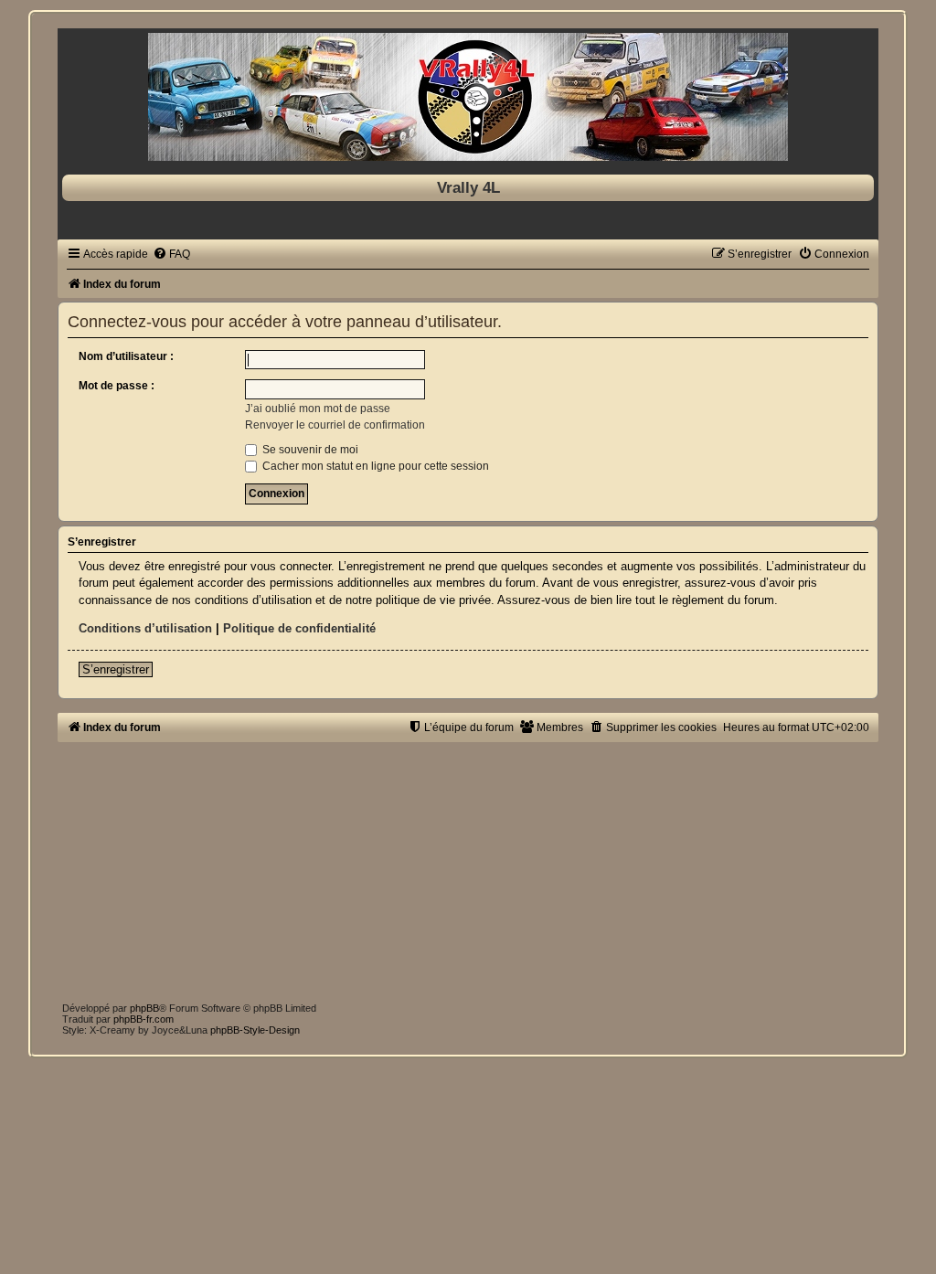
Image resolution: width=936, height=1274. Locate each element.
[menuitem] (171, 254)
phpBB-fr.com (143, 1019)
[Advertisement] (468, 870)
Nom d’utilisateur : (126, 356)
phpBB (144, 1008)
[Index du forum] (468, 97)
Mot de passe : (116, 385)
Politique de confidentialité (299, 628)
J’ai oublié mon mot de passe (317, 408)
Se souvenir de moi (309, 449)
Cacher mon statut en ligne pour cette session (374, 466)
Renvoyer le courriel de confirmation (335, 425)
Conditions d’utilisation (145, 628)
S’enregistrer (115, 669)
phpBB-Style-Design (255, 1030)
